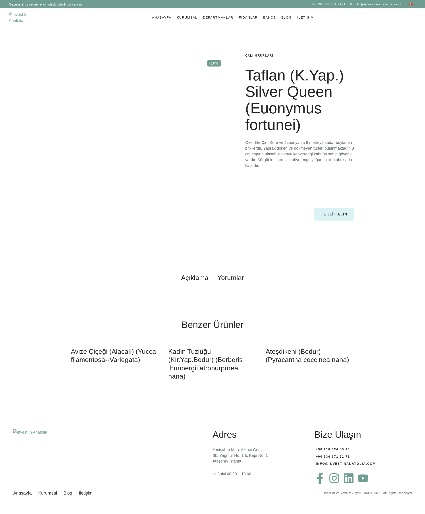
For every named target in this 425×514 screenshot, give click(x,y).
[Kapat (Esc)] (420, 5)
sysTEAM (361, 493)
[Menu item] (411, 4)
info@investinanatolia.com (346, 463)
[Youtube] (363, 478)
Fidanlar (248, 17)
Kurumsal (187, 17)
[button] (334, 214)
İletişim (305, 17)
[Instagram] (334, 478)
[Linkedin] (348, 478)
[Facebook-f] (319, 478)
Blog (286, 17)
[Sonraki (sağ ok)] (417, 257)
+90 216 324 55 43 (333, 449)
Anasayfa (161, 17)
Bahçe (269, 17)
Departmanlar (218, 17)
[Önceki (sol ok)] (7, 257)
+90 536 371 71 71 (333, 456)
